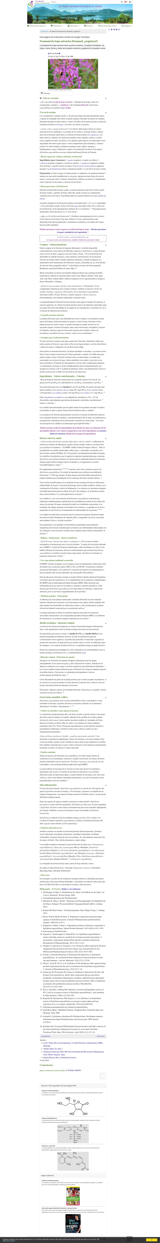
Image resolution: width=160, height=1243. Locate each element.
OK (152, 1240)
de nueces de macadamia (86, 166)
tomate (70, 160)
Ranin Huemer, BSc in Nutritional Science (59, 1057)
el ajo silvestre (92, 390)
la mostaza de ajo (61, 390)
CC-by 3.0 (51, 90)
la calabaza (57, 392)
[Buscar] (121, 2)
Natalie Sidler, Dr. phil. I (52, 1048)
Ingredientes (45, 31)
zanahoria (85, 163)
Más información (9, 1241)
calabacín (44, 163)
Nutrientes (100, 1036)
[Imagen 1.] (73, 81)
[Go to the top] (105, 98)
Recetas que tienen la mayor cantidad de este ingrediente (81, 231)
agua (76, 206)
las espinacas (93, 134)
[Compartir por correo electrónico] (119, 29)
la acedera (86, 392)
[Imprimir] (116, 29)
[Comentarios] (109, 29)
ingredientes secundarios (54, 397)
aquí (84, 652)
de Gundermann (55, 169)
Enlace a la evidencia (71, 888)
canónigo (59, 124)
